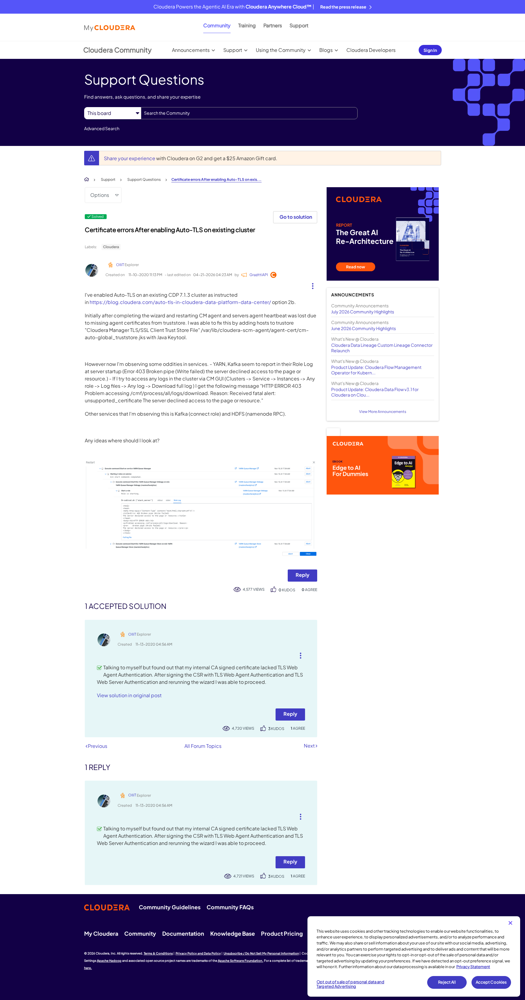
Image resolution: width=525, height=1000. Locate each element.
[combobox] (249, 113)
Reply (302, 575)
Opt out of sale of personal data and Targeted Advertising (350, 984)
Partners (272, 25)
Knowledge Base (232, 933)
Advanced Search (101, 128)
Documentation (183, 933)
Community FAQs (230, 907)
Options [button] (99, 195)
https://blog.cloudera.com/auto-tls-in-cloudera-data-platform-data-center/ (180, 302)
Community (217, 25)
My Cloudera (101, 933)
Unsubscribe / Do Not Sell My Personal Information (261, 953)
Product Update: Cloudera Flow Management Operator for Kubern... (376, 369)
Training (247, 25)
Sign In (430, 50)
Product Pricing (282, 933)
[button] (310, 284)
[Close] (510, 923)
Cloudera (111, 247)
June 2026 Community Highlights (363, 328)
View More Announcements (382, 411)
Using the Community (281, 50)
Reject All (446, 982)
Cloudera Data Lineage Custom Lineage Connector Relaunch (382, 347)
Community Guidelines (170, 907)
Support (299, 25)
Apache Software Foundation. (240, 960)
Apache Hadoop (109, 960)
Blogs (326, 50)
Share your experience (130, 158)
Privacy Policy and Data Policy (198, 953)
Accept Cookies (491, 982)
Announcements (191, 50)
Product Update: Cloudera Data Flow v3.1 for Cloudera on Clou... (375, 392)
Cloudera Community (117, 50)
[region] (413, 956)
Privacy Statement (473, 966)
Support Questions (144, 179)
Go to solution (296, 217)
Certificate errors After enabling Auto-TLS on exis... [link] (216, 179)
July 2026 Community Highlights (362, 311)
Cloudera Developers (371, 50)
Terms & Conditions (158, 953)
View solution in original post (129, 695)
